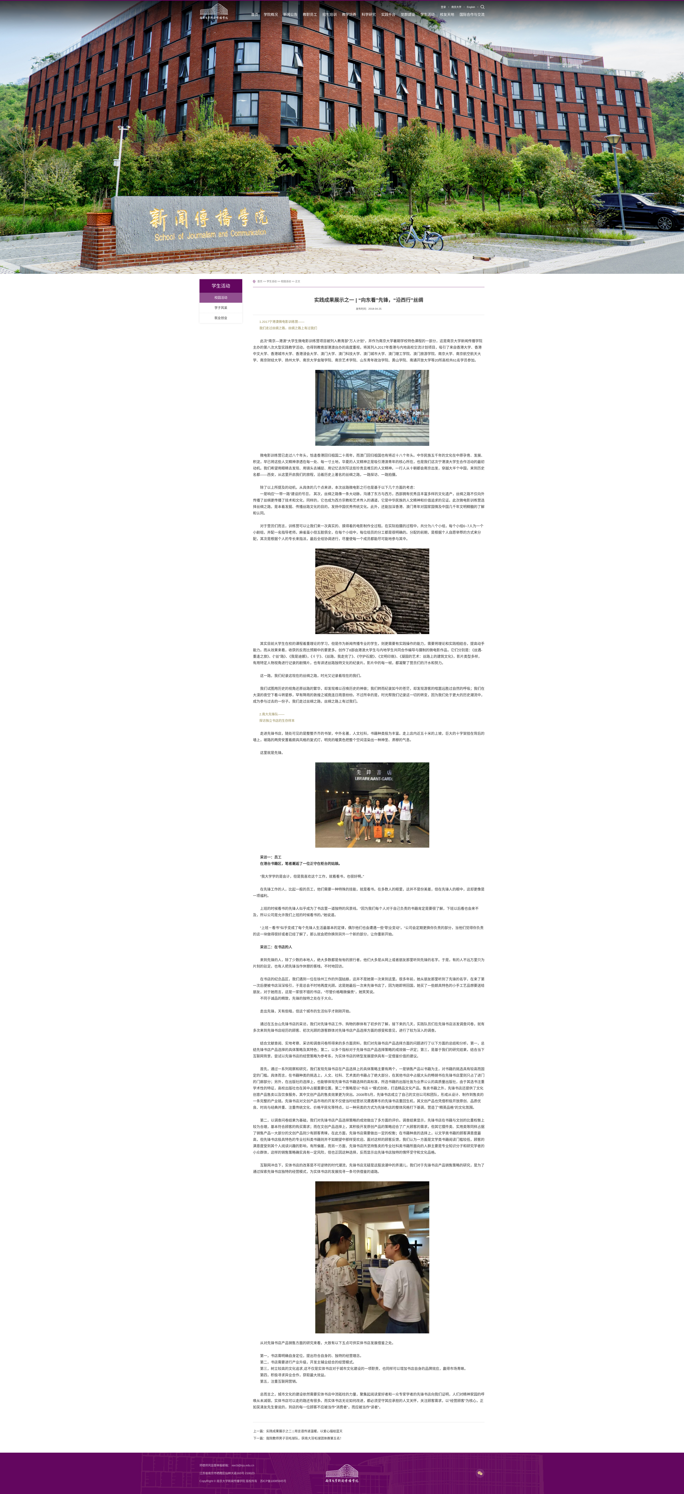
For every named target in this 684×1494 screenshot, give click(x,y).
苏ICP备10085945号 (273, 1481)
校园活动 (286, 281)
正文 (297, 281)
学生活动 (272, 281)
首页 (259, 281)
